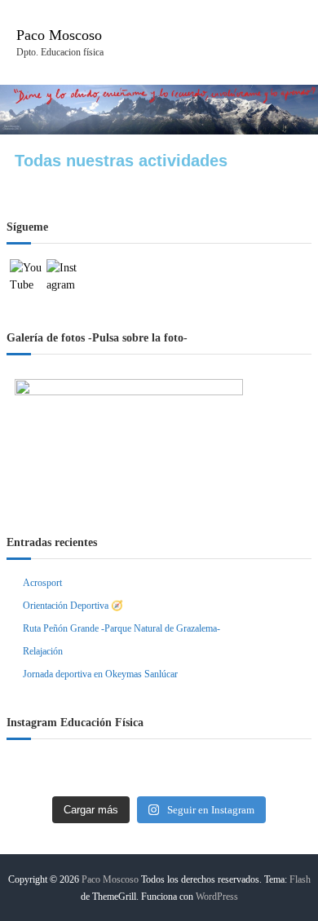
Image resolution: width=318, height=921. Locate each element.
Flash (300, 879)
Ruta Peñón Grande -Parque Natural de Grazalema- (121, 628)
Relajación (43, 651)
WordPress (217, 896)
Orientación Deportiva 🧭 (73, 605)
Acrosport (42, 582)
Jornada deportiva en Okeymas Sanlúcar (100, 674)
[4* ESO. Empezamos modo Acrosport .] (159, 773)
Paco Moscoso (59, 35)
